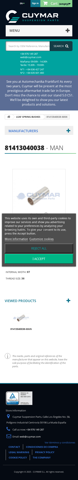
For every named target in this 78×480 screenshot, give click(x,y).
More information (16, 239)
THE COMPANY (42, 457)
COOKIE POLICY (18, 457)
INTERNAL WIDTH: (16, 272)
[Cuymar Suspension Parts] (34, 16)
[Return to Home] (8, 116)
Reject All (39, 248)
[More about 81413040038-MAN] (21, 317)
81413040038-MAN (21, 329)
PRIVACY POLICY (44, 452)
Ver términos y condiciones (60, 442)
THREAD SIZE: (13, 278)
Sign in (35, 3)
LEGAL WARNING (19, 452)
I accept (39, 259)
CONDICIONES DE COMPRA (42, 447)
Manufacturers (23, 131)
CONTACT (14, 447)
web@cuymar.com (30, 436)
